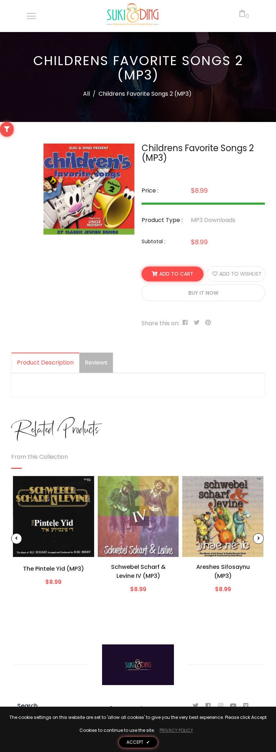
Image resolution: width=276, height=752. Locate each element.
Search (27, 706)
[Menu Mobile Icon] (31, 16)
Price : (150, 190)
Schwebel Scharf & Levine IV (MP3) (138, 571)
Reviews (96, 362)
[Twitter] (195, 705)
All (86, 94)
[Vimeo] (246, 705)
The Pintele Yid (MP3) (53, 569)
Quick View (53, 546)
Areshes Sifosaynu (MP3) (223, 571)
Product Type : (162, 220)
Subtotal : (153, 241)
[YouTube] (233, 705)
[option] (88, 189)
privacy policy (176, 730)
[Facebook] (208, 705)
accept (138, 742)
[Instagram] (221, 705)
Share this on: (160, 323)
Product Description (45, 362)
